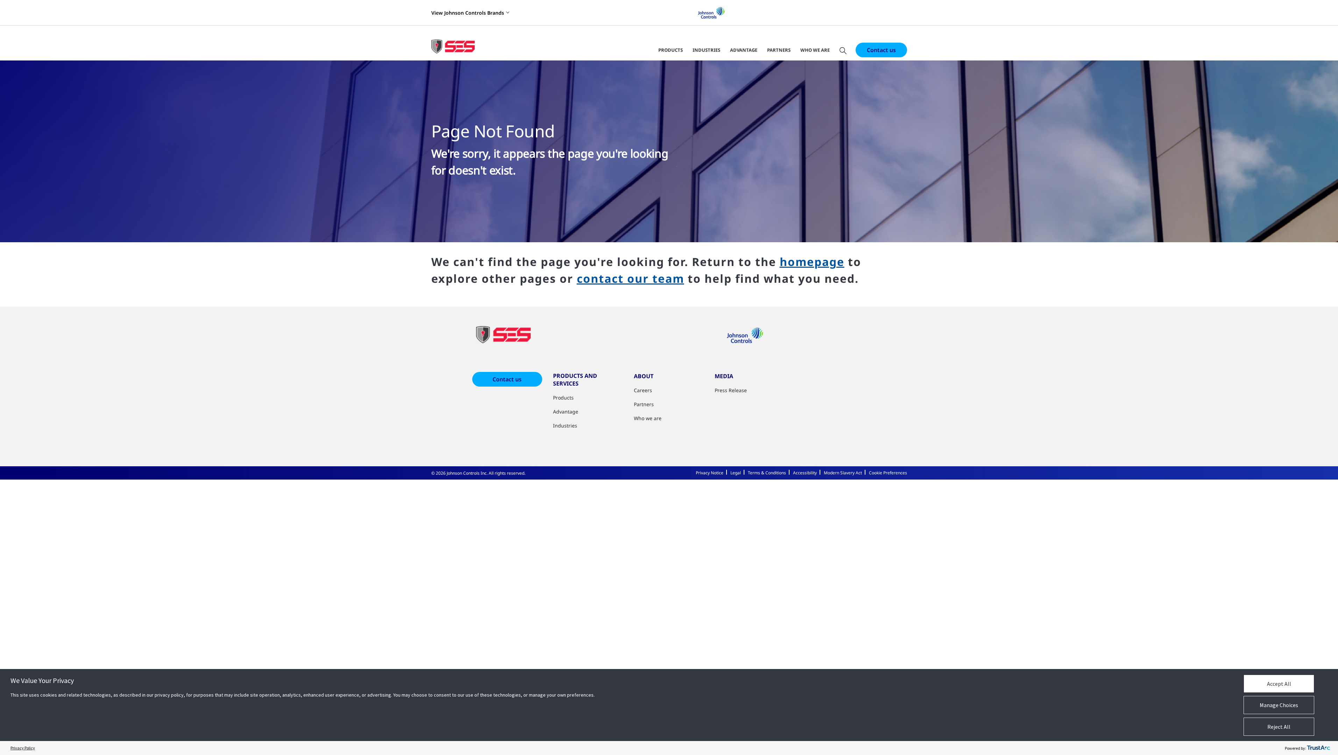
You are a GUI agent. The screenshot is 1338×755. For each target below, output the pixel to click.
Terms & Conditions (767, 473)
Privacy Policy (22, 747)
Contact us (881, 50)
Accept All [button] (1279, 683)
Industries (706, 50)
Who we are (815, 50)
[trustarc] (1318, 748)
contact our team (630, 278)
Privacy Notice (709, 473)
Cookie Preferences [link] (888, 473)
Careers (643, 390)
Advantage (743, 50)
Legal (735, 473)
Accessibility (805, 473)
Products (670, 50)
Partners (779, 50)
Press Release (731, 390)
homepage (812, 261)
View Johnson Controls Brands (467, 12)
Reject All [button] (1278, 726)
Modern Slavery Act (843, 473)
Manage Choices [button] (1279, 705)
